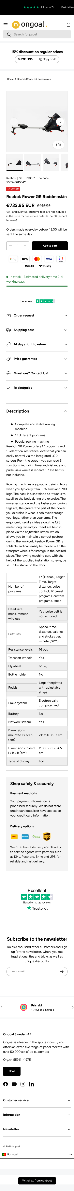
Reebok (11, 178)
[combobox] (37, 34)
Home (10, 79)
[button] (68, 24)
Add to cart (50, 245)
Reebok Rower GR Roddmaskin (34, 79)
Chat (12, 1071)
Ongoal (16, 1146)
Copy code (49, 59)
